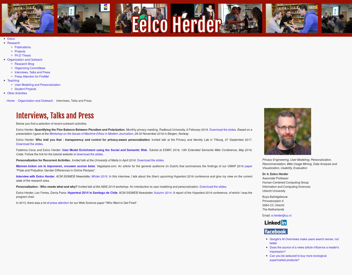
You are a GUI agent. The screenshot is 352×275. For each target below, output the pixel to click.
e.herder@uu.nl (281, 215)
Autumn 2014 (162, 192)
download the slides (90, 154)
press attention (59, 203)
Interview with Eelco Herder (35, 176)
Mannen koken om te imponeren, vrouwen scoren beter (55, 166)
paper (248, 166)
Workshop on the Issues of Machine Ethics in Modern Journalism (91, 133)
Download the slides (222, 129)
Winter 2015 (99, 176)
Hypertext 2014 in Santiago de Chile (93, 192)
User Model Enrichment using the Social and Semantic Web (104, 150)
